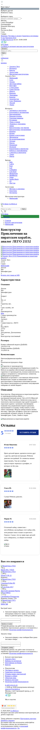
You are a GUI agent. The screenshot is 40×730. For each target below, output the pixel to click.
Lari (10, 168)
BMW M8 (4, 604)
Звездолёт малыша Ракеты (10, 591)
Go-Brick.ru (14, 711)
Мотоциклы (13, 137)
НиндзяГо (13, 86)
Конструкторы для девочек (19, 128)
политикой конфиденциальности (14, 727)
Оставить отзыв (28, 432)
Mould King (13, 173)
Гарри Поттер (14, 89)
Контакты (9, 38)
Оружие (12, 141)
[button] (2, 207)
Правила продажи (11, 680)
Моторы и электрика (17, 189)
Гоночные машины (16, 118)
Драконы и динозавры (17, 124)
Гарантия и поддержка (30, 36)
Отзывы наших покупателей (15, 674)
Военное (12, 93)
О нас (3, 38)
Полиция (12, 147)
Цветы (11, 156)
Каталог (6, 217)
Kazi (11, 166)
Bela (10, 162)
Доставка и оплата (14, 36)
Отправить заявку (7, 647)
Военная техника (15, 116)
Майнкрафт (13, 78)
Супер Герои (14, 87)
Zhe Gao (12, 183)
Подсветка (13, 193)
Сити (11, 80)
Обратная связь (10, 678)
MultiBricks (13, 175)
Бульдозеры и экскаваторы (19, 112)
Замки (11, 126)
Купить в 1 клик (7, 624)
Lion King (12, 172)
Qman (11, 177)
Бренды (12, 70)
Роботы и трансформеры (18, 150)
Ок (18, 728)
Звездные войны (15, 84)
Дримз (11, 105)
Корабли (12, 131)
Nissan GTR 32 (6, 575)
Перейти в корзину (8, 720)
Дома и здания (14, 122)
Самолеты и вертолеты (17, 152)
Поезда (12, 143)
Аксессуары (13, 72)
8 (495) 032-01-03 (7, 40)
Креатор (12, 97)
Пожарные (13, 145)
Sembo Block (14, 179)
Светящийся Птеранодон (10, 596)
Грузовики (13, 120)
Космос (12, 133)
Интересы (13, 68)
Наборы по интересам (13, 661)
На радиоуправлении (17, 139)
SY (10, 181)
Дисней (12, 103)
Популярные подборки (13, 663)
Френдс (12, 91)
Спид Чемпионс (15, 101)
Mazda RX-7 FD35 (7, 570)
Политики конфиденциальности (21, 630)
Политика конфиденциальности (16, 682)
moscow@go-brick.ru (12, 689)
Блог (14, 38)
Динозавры (13, 95)
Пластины (13, 191)
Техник (12, 82)
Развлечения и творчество (18, 149)
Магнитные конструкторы (19, 74)
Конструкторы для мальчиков (20, 129)
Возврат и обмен (11, 676)
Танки (11, 154)
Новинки (4, 36)
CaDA (11, 164)
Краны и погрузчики (17, 135)
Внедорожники (15, 114)
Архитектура (14, 99)
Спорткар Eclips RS (8, 583)
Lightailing (13, 170)
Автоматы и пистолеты (17, 110)
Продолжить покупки (28, 718)
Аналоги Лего (14, 66)
